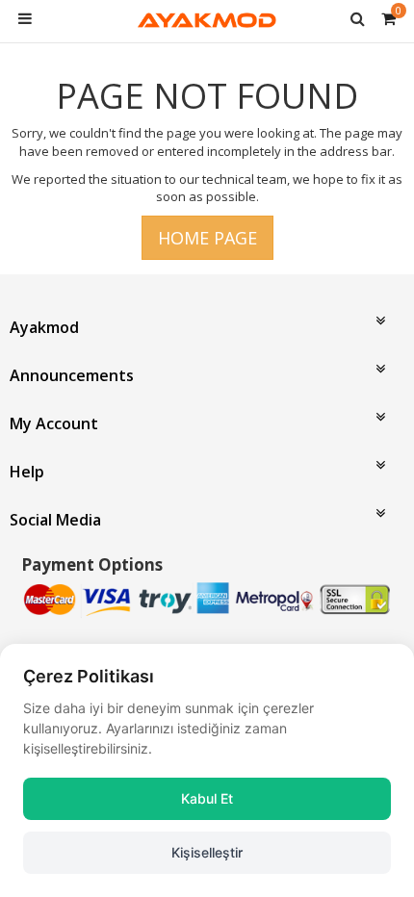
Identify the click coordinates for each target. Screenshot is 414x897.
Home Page (207, 237)
